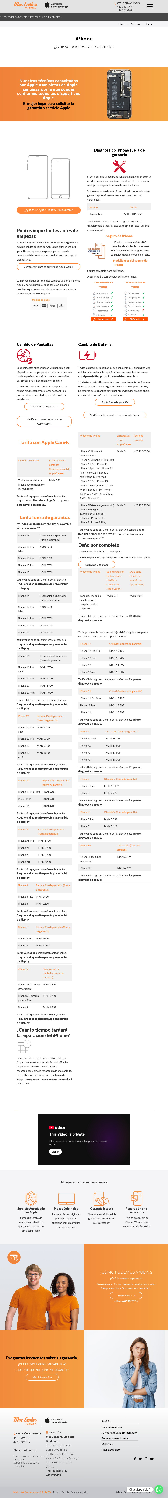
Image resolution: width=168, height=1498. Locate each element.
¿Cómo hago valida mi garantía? (119, 1432)
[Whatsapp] (158, 1489)
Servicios (135, 24)
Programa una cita (111, 1426)
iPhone (149, 24)
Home (122, 24)
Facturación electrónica (114, 1438)
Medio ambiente (110, 1449)
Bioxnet (151, 1492)
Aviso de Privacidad (125, 1492)
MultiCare (107, 1444)
